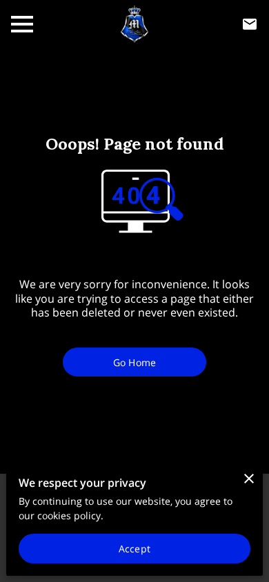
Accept (134, 548)
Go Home (134, 362)
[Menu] (22, 24)
